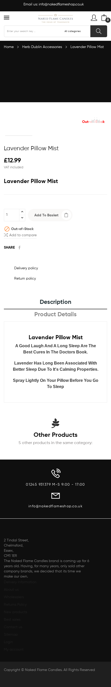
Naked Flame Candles (43, 670)
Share (19, 247)
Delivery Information (20, 582)
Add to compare (23, 235)
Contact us (13, 627)
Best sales (12, 619)
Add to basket (46, 215)
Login (8, 642)
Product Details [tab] (55, 315)
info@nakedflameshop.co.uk (61, 4)
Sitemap (11, 634)
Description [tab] (55, 302)
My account (13, 649)
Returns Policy (15, 604)
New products (15, 612)
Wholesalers (14, 597)
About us (11, 589)
